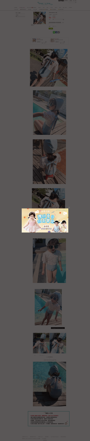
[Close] (69, 208)
